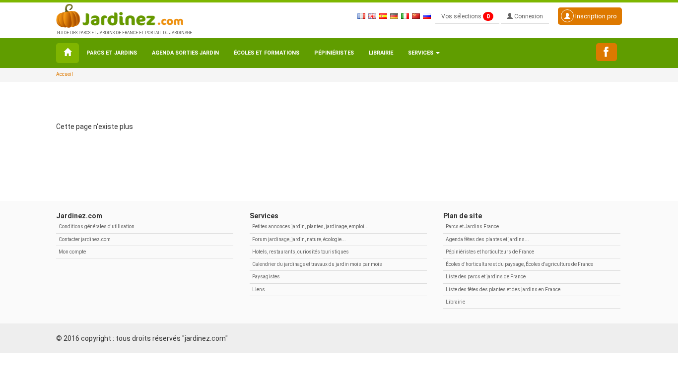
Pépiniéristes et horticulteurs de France (490, 251)
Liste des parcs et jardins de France (486, 276)
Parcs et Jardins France (472, 226)
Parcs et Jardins (111, 53)
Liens (258, 289)
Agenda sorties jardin (185, 53)
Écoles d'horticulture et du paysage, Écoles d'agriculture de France (519, 264)
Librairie (381, 53)
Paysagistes (266, 276)
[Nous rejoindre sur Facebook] (606, 52)
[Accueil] (67, 53)
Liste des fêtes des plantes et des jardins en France (503, 289)
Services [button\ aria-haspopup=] (421, 53)
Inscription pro (595, 16)
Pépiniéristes (334, 53)
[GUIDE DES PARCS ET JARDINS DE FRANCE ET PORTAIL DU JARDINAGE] (124, 14)
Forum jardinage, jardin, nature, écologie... (299, 239)
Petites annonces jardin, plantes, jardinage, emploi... (310, 226)
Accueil (64, 74)
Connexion (528, 16)
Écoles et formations (266, 53)
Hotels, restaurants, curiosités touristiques (300, 251)
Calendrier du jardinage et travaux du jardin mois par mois (317, 264)
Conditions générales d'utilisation (97, 226)
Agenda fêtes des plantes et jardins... (487, 239)
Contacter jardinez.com (85, 239)
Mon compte (72, 251)
